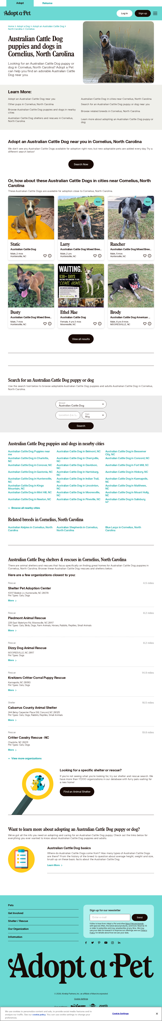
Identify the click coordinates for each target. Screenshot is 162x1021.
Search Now (81, 164)
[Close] (156, 1013)
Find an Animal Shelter (77, 791)
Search (81, 425)
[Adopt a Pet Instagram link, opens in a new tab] (113, 942)
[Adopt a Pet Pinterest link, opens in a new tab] (100, 942)
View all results (81, 338)
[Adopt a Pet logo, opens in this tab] (81, 971)
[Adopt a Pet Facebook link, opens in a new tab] (86, 942)
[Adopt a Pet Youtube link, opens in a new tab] (106, 942)
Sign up (143, 13)
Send (139, 917)
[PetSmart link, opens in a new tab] (78, 1006)
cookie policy (39, 1014)
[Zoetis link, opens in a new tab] (103, 1006)
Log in (124, 13)
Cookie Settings (81, 999)
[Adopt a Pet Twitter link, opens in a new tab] (93, 942)
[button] (45, 256)
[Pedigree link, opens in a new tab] (92, 1006)
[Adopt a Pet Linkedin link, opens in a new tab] (119, 942)
